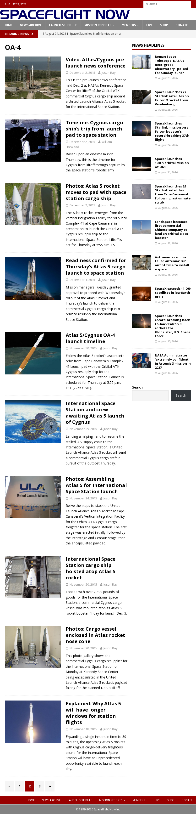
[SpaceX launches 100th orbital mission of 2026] (141, 164)
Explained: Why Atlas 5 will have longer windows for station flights (93, 712)
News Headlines (148, 45)
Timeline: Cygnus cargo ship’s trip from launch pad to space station (94, 128)
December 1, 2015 (82, 279)
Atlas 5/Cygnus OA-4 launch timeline (90, 338)
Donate (181, 25)
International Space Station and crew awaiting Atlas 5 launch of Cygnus (95, 412)
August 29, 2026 (168, 78)
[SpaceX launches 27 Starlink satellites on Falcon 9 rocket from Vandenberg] (141, 97)
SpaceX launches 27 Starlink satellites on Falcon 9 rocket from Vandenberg (172, 98)
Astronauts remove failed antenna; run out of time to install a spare (172, 263)
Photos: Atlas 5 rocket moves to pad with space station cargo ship (96, 192)
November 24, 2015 (83, 498)
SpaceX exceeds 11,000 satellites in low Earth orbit (173, 292)
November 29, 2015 (83, 429)
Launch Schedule (63, 25)
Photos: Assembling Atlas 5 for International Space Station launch (96, 485)
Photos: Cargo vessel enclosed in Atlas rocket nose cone (95, 635)
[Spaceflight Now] (65, 17)
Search (137, 387)
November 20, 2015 (83, 584)
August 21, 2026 (168, 172)
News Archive (31, 25)
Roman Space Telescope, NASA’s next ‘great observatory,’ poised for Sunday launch (171, 64)
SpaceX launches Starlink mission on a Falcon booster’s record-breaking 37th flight (172, 131)
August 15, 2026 (168, 341)
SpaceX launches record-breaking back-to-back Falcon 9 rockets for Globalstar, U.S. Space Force (173, 326)
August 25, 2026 (168, 109)
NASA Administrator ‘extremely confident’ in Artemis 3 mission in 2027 (173, 361)
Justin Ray (109, 72)
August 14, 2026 (168, 373)
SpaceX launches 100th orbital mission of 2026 (172, 163)
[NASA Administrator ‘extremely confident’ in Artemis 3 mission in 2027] (141, 360)
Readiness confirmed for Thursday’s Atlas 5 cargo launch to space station (96, 266)
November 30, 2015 (83, 348)
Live (149, 25)
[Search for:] (167, 3)
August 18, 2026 (168, 274)
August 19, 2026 (168, 243)
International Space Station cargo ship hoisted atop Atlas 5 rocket (90, 568)
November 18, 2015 (83, 729)
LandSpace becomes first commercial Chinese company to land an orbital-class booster (171, 230)
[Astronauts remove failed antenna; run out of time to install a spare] (141, 262)
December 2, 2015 (82, 72)
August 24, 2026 (168, 145)
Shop (164, 25)
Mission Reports (97, 25)
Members (129, 25)
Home (8, 25)
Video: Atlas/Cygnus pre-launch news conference (96, 62)
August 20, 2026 (168, 207)
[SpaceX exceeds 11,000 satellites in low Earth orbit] (141, 294)
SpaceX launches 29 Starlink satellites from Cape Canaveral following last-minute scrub (173, 194)
